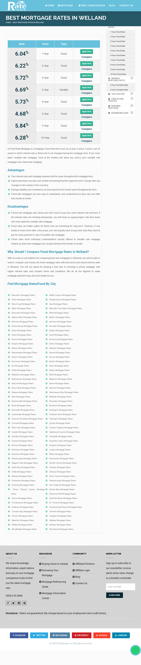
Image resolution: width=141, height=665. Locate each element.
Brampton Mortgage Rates (60, 401)
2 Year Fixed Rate (117, 37)
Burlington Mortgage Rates (61, 410)
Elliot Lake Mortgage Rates (23, 427)
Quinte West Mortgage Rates (62, 489)
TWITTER (40, 635)
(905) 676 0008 (14, 595)
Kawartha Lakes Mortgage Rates (63, 441)
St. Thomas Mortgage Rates (61, 503)
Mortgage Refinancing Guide (54, 584)
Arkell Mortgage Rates (59, 335)
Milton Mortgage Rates (59, 454)
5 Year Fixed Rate (117, 51)
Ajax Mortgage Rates (58, 304)
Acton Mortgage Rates (21, 299)
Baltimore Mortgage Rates (60, 379)
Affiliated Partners (85, 563)
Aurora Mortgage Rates (59, 357)
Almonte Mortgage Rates (22, 321)
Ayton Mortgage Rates (59, 366)
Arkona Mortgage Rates (22, 339)
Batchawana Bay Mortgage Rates (63, 392)
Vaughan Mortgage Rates (60, 516)
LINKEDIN (122, 635)
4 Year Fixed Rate (117, 46)
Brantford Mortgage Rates (60, 405)
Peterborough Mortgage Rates (62, 480)
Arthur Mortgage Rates (59, 344)
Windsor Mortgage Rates (60, 525)
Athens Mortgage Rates (22, 348)
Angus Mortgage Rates (22, 330)
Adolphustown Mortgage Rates (62, 299)
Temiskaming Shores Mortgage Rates (65, 507)
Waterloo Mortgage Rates (23, 520)
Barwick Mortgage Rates (60, 388)
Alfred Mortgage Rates (59, 313)
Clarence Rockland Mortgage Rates (27, 419)
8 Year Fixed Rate (117, 65)
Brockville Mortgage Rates (23, 410)
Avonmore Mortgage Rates (23, 361)
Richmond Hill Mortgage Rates (62, 494)
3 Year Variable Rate (119, 85)
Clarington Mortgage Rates (61, 419)
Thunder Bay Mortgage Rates (25, 511)
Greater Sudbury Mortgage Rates (63, 427)
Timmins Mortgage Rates (60, 511)
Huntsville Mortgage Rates (60, 436)
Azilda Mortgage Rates (21, 370)
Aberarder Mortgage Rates (23, 295)
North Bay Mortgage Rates (23, 467)
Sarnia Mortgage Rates (22, 498)
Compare (86, 56)
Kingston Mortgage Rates (60, 445)
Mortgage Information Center (54, 596)
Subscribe (114, 595)
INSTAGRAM (61, 635)
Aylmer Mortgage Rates (59, 361)
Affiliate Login (82, 570)
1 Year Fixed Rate (117, 32)
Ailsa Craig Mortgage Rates (24, 304)
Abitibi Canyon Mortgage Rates (62, 295)
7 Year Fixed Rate (117, 60)
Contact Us (126, 5)
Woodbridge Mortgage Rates (24, 529)
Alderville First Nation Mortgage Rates (65, 308)
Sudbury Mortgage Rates (23, 507)
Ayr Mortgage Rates (20, 366)
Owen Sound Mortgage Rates (62, 476)
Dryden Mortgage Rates (59, 423)
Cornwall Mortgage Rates (23, 423)
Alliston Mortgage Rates (59, 317)
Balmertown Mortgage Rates (24, 379)
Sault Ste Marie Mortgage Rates (63, 498)
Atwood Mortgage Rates (59, 352)
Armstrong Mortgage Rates (61, 339)
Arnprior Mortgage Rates (22, 344)
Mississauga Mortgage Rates (24, 458)
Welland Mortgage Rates (60, 520)
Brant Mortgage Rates (21, 405)
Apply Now (86, 51)
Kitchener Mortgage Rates (23, 450)
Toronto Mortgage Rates (22, 516)
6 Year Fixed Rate (117, 55)
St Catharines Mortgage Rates (25, 503)
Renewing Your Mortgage (50, 573)
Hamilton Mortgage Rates (23, 436)
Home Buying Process (116, 100)
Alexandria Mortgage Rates (23, 313)
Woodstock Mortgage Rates (61, 529)
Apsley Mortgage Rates (59, 330)
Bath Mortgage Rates (21, 397)
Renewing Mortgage (114, 107)
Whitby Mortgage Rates (22, 525)
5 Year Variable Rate (119, 90)
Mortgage (66, 5)
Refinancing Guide (119, 113)
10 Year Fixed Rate (118, 74)
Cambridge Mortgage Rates (24, 414)
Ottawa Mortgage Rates (22, 476)
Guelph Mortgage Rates (22, 432)
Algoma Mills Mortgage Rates (24, 317)
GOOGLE (103, 635)
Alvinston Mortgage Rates (60, 321)
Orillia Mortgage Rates (21, 472)
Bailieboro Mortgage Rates (23, 374)
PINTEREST (83, 635)
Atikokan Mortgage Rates (60, 348)
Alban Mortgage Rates (21, 308)
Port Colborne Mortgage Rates (62, 485)
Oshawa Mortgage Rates (60, 472)
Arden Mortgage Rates (21, 335)
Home (50, 5)
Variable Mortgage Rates (116, 79)
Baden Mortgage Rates (59, 370)
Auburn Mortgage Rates (22, 357)
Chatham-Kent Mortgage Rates (63, 414)
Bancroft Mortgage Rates (23, 383)
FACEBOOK (20, 635)
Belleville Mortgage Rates (60, 397)
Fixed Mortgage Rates (117, 26)
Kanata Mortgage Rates (22, 441)
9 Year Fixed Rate (117, 69)
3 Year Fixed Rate (117, 41)
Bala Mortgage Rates (58, 374)
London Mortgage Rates (59, 450)
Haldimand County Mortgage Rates (64, 432)
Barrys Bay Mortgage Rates (24, 388)
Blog (112, 5)
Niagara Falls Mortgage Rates (25, 463)
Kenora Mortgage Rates (22, 445)
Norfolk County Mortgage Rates (63, 463)
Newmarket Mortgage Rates (61, 458)
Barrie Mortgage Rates (59, 383)
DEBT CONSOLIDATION (93, 5)
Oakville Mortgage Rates (60, 467)
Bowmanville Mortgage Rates (24, 401)
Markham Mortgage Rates (23, 454)
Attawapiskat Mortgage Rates (24, 352)
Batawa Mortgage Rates (22, 392)
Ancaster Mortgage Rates (60, 326)
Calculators (117, 94)
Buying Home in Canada (55, 563)
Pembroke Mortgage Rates (23, 480)
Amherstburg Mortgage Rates (24, 326)
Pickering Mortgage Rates (23, 485)
